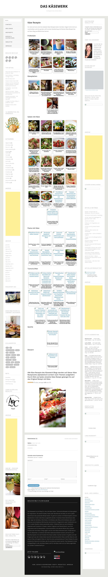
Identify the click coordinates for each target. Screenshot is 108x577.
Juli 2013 (7, 272)
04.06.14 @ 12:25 (36, 443)
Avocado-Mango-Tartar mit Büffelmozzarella (58, 133)
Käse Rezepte (9, 32)
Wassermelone (9, 364)
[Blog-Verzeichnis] (57, 558)
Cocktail (17, 350)
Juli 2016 (7, 245)
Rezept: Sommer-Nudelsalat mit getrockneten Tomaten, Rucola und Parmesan (12, 84)
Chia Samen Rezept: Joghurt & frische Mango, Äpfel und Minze (46, 53)
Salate (7, 153)
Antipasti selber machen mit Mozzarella (46, 133)
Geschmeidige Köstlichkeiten (91, 516)
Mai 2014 (8, 259)
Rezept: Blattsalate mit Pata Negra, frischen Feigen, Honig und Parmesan (46, 170)
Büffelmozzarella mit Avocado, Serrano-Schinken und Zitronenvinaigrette (34, 152)
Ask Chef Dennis (89, 501)
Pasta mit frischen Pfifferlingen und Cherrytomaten (58, 245)
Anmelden (8, 377)
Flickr (16, 57)
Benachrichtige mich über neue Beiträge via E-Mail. (41, 491)
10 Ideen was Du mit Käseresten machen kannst (34, 286)
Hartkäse (8, 178)
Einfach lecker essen (89, 504)
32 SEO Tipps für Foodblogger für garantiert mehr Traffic (93, 218)
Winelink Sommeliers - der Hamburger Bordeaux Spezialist (12, 98)
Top (52, 571)
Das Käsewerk (54, 6)
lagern (7, 357)
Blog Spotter (88, 536)
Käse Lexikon (9, 28)
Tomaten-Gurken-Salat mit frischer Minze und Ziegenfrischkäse (52, 222)
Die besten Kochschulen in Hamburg (93, 215)
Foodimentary (88, 508)
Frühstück (8, 157)
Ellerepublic (87, 506)
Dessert (7, 165)
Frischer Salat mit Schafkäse (46, 151)
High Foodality (88, 520)
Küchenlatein (88, 523)
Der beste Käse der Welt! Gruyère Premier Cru (93, 244)
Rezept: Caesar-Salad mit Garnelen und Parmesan (59, 169)
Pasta (7, 155)
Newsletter (9, 42)
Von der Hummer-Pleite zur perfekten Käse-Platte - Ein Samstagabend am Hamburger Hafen (52, 112)
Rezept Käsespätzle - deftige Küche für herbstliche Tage (46, 263)
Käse (18, 355)
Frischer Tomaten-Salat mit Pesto (59, 151)
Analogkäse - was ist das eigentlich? (11, 88)
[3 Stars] (30, 382)
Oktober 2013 (9, 266)
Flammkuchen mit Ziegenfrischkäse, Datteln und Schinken (58, 286)
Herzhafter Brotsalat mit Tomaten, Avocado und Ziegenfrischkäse (71, 151)
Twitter (7, 57)
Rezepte (7, 151)
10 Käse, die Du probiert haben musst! (34, 93)
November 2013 (9, 264)
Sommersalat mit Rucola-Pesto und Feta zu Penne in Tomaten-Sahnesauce (34, 205)
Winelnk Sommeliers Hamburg (92, 541)
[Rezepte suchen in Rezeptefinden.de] (59, 552)
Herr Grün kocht (88, 518)
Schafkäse (8, 172)
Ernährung (8, 182)
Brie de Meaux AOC (10, 78)
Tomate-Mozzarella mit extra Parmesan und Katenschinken (58, 70)
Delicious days (88, 513)
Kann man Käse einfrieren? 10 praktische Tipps (13, 72)
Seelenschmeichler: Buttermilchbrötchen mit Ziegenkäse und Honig (34, 71)
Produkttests (9, 167)
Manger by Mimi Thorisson (91, 527)
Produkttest (8, 359)
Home (33, 564)
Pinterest (7, 60)
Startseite (8, 24)
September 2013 (9, 268)
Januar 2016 (8, 253)
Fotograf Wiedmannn (90, 514)
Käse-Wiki (87, 539)
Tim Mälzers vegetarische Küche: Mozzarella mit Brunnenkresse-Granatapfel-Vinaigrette (58, 206)
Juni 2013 (8, 274)
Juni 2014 (8, 257)
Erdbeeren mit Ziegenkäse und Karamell (52, 366)
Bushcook (87, 502)
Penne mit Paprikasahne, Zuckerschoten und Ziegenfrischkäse (71, 245)
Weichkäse (8, 145)
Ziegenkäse (8, 174)
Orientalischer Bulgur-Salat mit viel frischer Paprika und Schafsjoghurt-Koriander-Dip (34, 170)
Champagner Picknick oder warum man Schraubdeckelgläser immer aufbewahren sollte (93, 249)
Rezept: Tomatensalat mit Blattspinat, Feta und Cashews (92, 212)
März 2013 (8, 281)
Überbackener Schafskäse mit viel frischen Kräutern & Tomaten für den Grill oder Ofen (65, 322)
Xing (10, 60)
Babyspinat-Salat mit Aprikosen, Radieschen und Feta (71, 134)
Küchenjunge (88, 522)
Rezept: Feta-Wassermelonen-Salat (71, 169)
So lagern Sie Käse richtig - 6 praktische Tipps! (12, 101)
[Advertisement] (13, 214)
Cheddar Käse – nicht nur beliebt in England (93, 234)
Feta (7, 352)
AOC (7, 347)
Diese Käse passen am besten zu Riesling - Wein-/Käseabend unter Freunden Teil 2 (46, 94)
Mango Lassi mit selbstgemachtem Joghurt (58, 53)
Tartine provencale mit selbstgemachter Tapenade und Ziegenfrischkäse (52, 322)
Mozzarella (13, 357)
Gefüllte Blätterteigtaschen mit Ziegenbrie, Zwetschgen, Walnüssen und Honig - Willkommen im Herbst (58, 304)
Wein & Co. (8, 147)
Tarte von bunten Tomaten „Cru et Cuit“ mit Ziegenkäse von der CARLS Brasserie (40, 322)
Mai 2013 (8, 276)
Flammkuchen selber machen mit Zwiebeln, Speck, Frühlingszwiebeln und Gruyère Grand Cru (71, 287)
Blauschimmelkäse (10, 180)
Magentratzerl (88, 525)
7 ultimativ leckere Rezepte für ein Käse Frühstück (34, 53)
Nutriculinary (88, 529)
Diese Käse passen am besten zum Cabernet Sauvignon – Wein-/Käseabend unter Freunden (58, 94)
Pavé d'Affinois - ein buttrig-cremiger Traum (12, 76)
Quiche (7, 161)
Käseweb (87, 537)
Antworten (30, 448)
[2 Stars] (29, 382)
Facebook (10, 57)
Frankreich (12, 352)
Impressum (9, 46)
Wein (7, 367)
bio (10, 347)
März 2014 (8, 262)
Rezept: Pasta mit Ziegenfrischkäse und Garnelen (58, 263)
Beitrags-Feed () (10, 379)
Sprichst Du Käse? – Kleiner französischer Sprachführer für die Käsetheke (93, 257)
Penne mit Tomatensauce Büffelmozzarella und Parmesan (34, 263)
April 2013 (8, 279)
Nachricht (30, 460)
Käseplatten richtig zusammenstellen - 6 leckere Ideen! (71, 93)
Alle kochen (87, 499)
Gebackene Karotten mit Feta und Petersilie (34, 303)
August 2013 (8, 270)
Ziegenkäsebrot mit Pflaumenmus (71, 70)
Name (29, 479)
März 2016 (8, 249)
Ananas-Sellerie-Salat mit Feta (34, 133)
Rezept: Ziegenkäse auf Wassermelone (71, 186)
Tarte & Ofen (9, 163)
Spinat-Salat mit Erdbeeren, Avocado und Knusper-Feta (46, 204)
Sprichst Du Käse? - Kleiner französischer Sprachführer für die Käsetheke (13, 93)
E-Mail (46, 479)
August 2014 (8, 255)
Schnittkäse (8, 176)
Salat (12, 362)
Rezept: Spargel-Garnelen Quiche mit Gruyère (52, 343)
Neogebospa (88, 542)
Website (63, 479)
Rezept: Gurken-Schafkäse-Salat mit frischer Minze (34, 187)
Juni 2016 (8, 247)
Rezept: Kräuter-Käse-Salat (12, 81)
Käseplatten (8, 159)
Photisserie (87, 530)
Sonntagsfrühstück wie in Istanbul (46, 70)
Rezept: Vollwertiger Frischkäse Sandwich (71, 52)
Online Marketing (10, 149)
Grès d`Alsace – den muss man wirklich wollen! (92, 261)
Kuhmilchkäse (9, 170)
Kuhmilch (14, 355)
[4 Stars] (31, 382)
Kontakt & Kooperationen (10, 37)
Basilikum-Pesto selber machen (11, 105)
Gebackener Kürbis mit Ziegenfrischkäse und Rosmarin (46, 303)
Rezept (14, 359)
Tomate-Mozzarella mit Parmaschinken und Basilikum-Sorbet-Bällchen (71, 205)
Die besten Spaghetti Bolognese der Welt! (46, 245)
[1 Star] (28, 382)
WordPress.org (9, 383)
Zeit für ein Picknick (89, 221)
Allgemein (8, 143)
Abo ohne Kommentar (41, 489)
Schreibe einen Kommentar (71, 438)
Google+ (13, 57)
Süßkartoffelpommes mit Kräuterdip (71, 303)
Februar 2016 (9, 251)
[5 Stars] (32, 382)
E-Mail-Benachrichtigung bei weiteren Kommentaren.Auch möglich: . (44, 488)
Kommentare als (11, 381)
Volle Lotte (87, 532)
